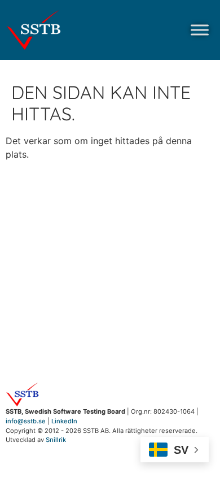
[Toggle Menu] (200, 29)
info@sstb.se (26, 421)
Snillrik (56, 440)
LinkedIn (64, 421)
